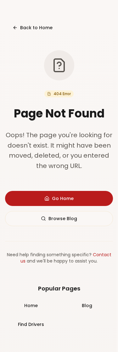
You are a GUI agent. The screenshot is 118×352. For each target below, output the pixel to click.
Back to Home (36, 27)
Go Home (63, 198)
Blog (87, 305)
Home (31, 305)
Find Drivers (31, 324)
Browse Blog (62, 218)
